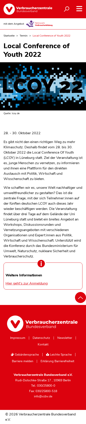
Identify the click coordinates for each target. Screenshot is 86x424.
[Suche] (67, 9)
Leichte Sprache (60, 354)
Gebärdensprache (26, 354)
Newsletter (64, 338)
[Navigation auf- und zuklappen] (79, 8)
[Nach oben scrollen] (80, 297)
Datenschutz (41, 338)
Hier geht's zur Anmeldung (27, 283)
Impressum (17, 338)
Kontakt (43, 344)
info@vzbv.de (43, 396)
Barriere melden (22, 361)
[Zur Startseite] (24, 9)
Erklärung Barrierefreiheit (57, 361)
